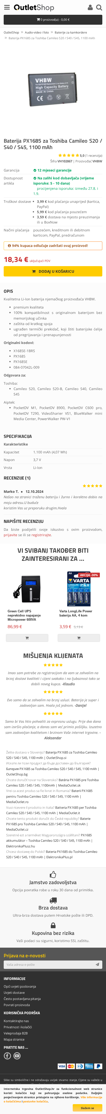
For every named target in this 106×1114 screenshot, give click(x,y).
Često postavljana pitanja (22, 998)
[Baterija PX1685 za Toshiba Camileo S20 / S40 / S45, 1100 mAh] (53, 88)
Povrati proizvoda (17, 1005)
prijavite (10, 534)
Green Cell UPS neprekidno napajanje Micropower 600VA (24, 615)
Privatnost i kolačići (18, 1027)
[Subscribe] (97, 964)
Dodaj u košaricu (56, 271)
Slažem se (87, 1108)
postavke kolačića (35, 1101)
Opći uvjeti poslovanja (20, 986)
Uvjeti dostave (14, 992)
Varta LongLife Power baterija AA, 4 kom (75, 613)
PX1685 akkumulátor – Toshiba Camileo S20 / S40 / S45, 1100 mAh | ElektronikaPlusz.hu (49, 840)
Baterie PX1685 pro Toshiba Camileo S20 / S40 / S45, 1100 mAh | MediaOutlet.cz (48, 824)
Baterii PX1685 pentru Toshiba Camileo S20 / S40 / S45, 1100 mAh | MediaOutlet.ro (49, 796)
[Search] (99, 8)
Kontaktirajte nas (16, 1021)
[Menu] (7, 8)
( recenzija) (91, 155)
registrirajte (41, 534)
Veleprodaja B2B (16, 1033)
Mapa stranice (14, 1039)
